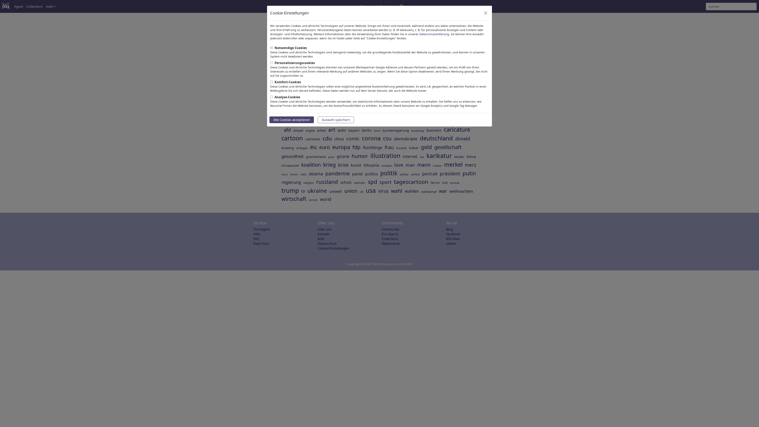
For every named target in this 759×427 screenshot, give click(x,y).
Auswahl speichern (336, 120)
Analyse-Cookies (287, 97)
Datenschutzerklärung (434, 34)
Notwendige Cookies (291, 48)
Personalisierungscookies (295, 63)
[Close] (485, 13)
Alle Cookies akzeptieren (291, 120)
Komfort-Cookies (288, 82)
